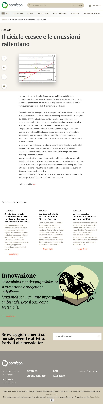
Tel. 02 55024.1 (8, 379)
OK (52, 400)
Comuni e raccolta (43, 13)
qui (34, 184)
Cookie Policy (51, 394)
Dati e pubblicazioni (60, 13)
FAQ (55, 371)
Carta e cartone (18, 13)
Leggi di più (10, 316)
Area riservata (96, 5)
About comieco (36, 375)
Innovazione (75, 13)
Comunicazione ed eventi (91, 13)
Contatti (32, 371)
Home (4, 19)
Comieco (30, 13)
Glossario (59, 375)
